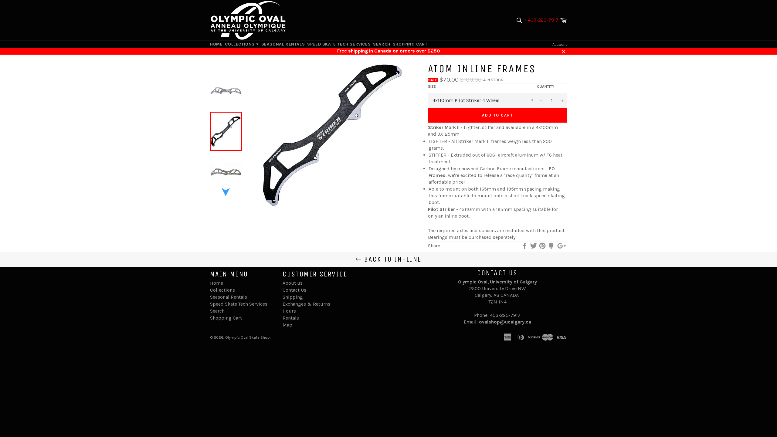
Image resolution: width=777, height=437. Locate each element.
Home (216, 44)
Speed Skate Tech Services (339, 44)
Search (381, 44)
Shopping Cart (410, 44)
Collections (240, 44)
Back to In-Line (391, 259)
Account (559, 44)
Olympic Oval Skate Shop (247, 337)
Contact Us (294, 290)
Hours (289, 311)
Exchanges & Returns (306, 304)
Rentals (291, 318)
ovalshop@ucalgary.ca (505, 322)
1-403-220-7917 (541, 20)
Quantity (545, 86)
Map (287, 325)
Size (432, 86)
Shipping (293, 297)
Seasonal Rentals (283, 44)
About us (293, 283)
